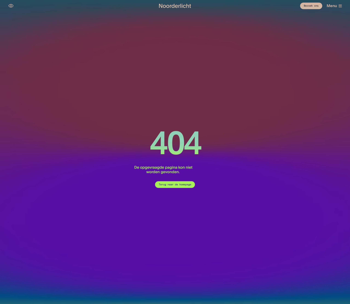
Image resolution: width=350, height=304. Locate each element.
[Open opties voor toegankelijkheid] (11, 6)
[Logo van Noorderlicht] (175, 6)
